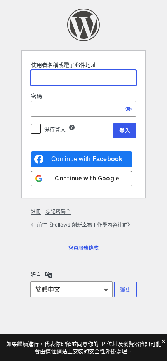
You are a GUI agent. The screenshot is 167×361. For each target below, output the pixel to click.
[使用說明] (72, 127)
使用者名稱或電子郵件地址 (63, 65)
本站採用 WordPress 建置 (83, 25)
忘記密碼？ (58, 211)
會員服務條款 (83, 247)
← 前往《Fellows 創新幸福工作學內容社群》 (81, 225)
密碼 (36, 96)
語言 (35, 274)
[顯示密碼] (128, 109)
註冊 (36, 211)
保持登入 (55, 129)
